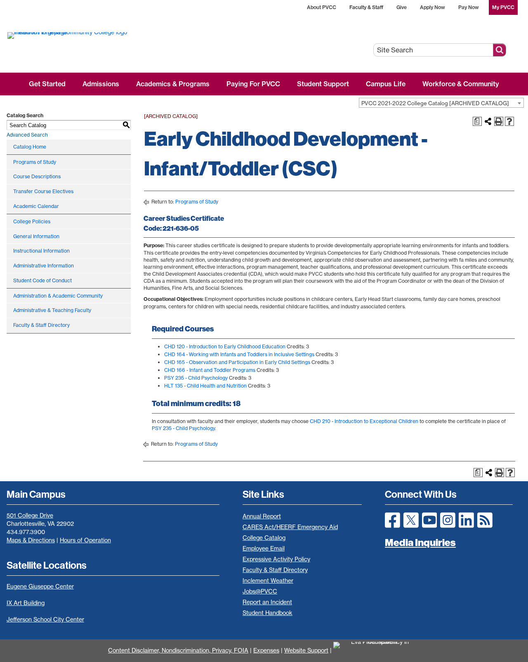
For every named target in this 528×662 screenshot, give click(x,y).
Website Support (306, 650)
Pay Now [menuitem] (468, 7)
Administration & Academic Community (58, 296)
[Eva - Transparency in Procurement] (376, 650)
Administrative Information (43, 265)
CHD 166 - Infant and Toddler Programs (209, 370)
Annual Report (262, 516)
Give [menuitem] (401, 7)
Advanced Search (27, 135)
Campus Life (385, 84)
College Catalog (264, 537)
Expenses (266, 650)
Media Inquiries (420, 542)
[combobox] (441, 103)
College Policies (31, 221)
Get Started (47, 84)
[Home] (98, 35)
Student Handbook (267, 613)
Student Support (323, 84)
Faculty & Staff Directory (41, 325)
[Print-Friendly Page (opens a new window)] (498, 121)
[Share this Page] (488, 121)
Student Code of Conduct (42, 280)
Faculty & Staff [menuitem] (366, 7)
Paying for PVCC (253, 84)
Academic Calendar (36, 206)
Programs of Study (34, 162)
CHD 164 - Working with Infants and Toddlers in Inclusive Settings (239, 354)
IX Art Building (26, 603)
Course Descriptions (37, 176)
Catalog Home (29, 147)
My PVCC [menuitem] (503, 7)
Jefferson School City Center (45, 619)
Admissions (100, 84)
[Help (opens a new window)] (509, 121)
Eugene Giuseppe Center (40, 586)
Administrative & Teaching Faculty (52, 310)
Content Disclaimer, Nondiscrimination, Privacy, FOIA (178, 650)
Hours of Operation (85, 540)
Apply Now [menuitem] (432, 7)
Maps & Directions (31, 540)
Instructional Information (41, 251)
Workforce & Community (460, 84)
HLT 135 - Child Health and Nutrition (205, 386)
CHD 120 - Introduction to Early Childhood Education (224, 346)
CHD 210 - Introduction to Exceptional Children (364, 421)
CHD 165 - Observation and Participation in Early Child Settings (237, 362)
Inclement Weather (268, 580)
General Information (36, 236)
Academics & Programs (173, 84)
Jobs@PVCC (260, 591)
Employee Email (264, 548)
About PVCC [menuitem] (321, 7)
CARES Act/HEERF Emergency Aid (290, 527)
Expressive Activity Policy (276, 559)
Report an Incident (267, 602)
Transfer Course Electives (43, 191)
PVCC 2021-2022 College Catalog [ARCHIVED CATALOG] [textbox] (435, 103)
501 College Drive (30, 515)
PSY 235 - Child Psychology (196, 378)
